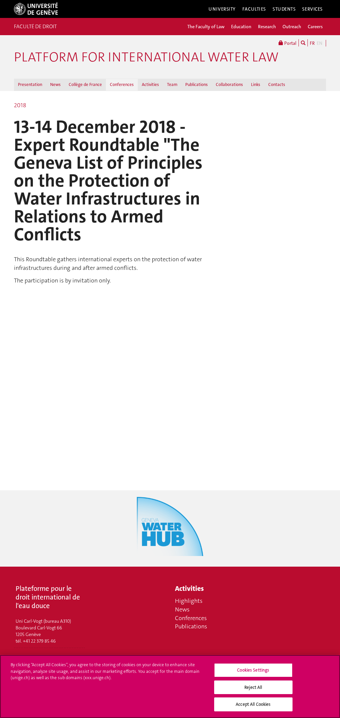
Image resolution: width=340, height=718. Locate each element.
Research (267, 27)
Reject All (253, 687)
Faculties (254, 9)
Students (284, 9)
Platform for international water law (146, 57)
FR (312, 43)
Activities (150, 84)
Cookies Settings (253, 670)
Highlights (189, 601)
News (55, 84)
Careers (315, 27)
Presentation (30, 84)
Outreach (292, 27)
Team (172, 84)
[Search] (303, 42)
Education (241, 27)
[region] (170, 686)
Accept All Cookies (253, 704)
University (222, 9)
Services (312, 9)
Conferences (122, 84)
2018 (20, 105)
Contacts (276, 84)
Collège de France (85, 84)
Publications (196, 84)
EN (319, 43)
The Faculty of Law (205, 27)
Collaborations (229, 84)
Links (255, 84)
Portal (290, 43)
